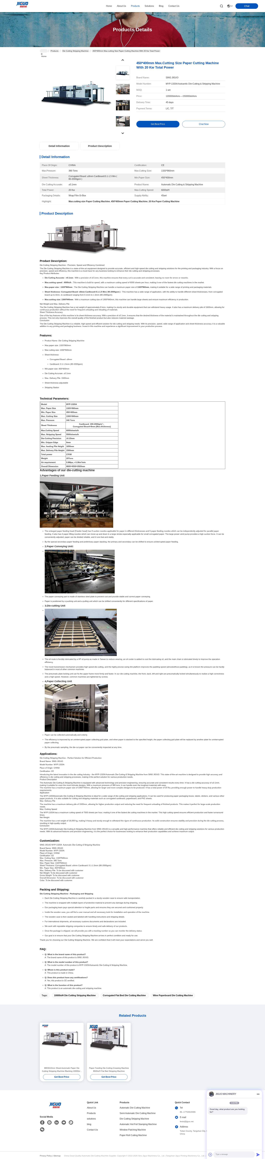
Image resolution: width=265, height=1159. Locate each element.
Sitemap (57, 1156)
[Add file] (210, 1155)
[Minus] (258, 1094)
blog (161, 6)
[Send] (258, 1155)
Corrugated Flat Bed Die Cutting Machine (124, 995)
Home (109, 6)
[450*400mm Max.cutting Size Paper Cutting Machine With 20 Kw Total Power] (76, 94)
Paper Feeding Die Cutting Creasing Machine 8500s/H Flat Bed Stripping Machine (109, 1069)
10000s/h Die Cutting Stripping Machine (75, 995)
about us (121, 6)
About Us (91, 1108)
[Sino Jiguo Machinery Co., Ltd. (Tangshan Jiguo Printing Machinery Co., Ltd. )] (22, 6)
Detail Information (59, 146)
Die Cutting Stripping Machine (75, 51)
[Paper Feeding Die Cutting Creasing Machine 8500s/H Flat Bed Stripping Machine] (109, 1044)
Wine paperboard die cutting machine (173, 995)
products (135, 6)
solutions (149, 6)
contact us (173, 6)
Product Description (100, 146)
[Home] (55, 1105)
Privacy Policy (46, 1156)
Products (54, 51)
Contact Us (92, 1130)
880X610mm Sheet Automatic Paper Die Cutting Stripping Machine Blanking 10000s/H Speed (61, 1070)
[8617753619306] (70, 1122)
